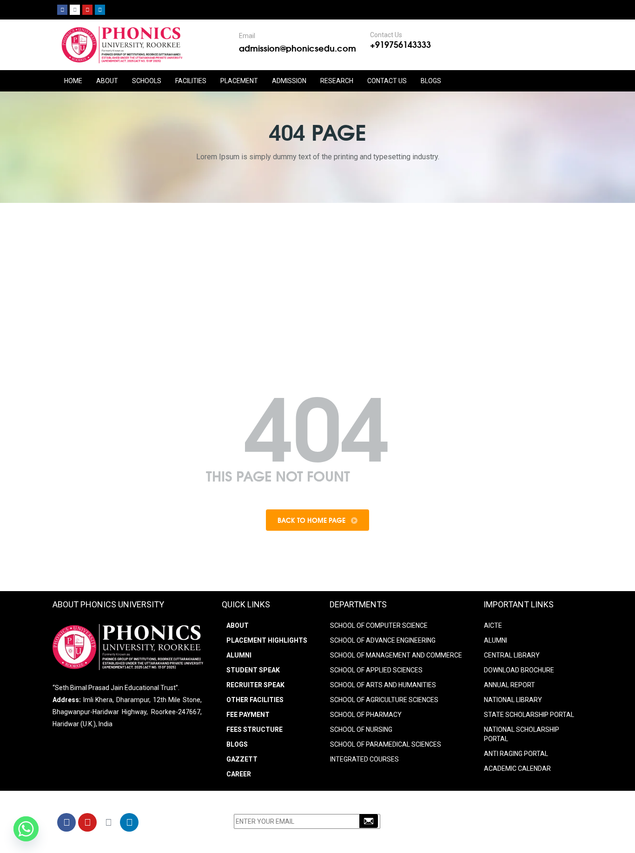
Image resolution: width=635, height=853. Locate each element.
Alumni (238, 655)
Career (238, 774)
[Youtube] (87, 10)
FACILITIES (190, 81)
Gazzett (242, 759)
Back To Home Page (312, 520)
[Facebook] (62, 10)
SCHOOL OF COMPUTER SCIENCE (379, 625)
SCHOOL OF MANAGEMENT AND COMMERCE (396, 655)
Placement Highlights (266, 640)
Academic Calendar (517, 768)
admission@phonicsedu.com (297, 47)
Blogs (431, 81)
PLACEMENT (239, 81)
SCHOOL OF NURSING (361, 729)
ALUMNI (495, 640)
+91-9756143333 (463, 823)
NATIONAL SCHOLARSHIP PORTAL (521, 734)
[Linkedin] (100, 10)
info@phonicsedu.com (466, 836)
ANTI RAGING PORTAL (516, 753)
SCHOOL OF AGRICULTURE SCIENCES (384, 699)
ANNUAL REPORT (509, 685)
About (237, 625)
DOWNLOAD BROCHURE (519, 670)
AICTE (493, 625)
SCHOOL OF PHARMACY (366, 714)
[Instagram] (75, 10)
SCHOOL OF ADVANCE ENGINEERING (383, 640)
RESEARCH (336, 81)
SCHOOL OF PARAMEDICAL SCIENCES (385, 744)
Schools (146, 81)
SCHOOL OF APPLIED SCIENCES (376, 670)
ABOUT (107, 81)
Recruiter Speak (255, 685)
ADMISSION (289, 81)
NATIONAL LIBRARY (513, 699)
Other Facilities (255, 699)
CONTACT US (387, 81)
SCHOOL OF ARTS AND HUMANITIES (383, 685)
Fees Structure (254, 729)
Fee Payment (248, 714)
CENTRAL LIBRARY (512, 655)
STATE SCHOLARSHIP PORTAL (529, 714)
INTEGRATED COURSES (364, 759)
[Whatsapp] (26, 828)
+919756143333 (400, 44)
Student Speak (253, 670)
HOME (73, 81)
